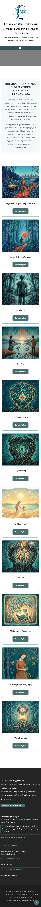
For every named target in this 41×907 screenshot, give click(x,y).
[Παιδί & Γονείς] (20, 503)
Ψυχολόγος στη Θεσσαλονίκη (19, 125)
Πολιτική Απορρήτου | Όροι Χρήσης (13, 837)
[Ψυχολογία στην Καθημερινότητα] (20, 182)
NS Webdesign (29, 900)
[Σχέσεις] (20, 343)
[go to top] (36, 902)
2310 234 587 (6, 864)
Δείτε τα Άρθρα (20, 211)
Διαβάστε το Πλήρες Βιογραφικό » (12, 805)
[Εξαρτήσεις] (20, 450)
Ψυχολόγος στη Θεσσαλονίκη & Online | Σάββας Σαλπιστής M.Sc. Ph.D (21, 28)
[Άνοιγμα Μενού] (20, 48)
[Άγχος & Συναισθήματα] (20, 236)
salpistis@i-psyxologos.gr (10, 875)
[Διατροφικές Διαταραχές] (20, 664)
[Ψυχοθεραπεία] (20, 717)
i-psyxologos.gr (19, 819)
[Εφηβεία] (20, 556)
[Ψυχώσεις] (20, 289)
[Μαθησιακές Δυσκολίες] (20, 610)
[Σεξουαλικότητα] (20, 396)
